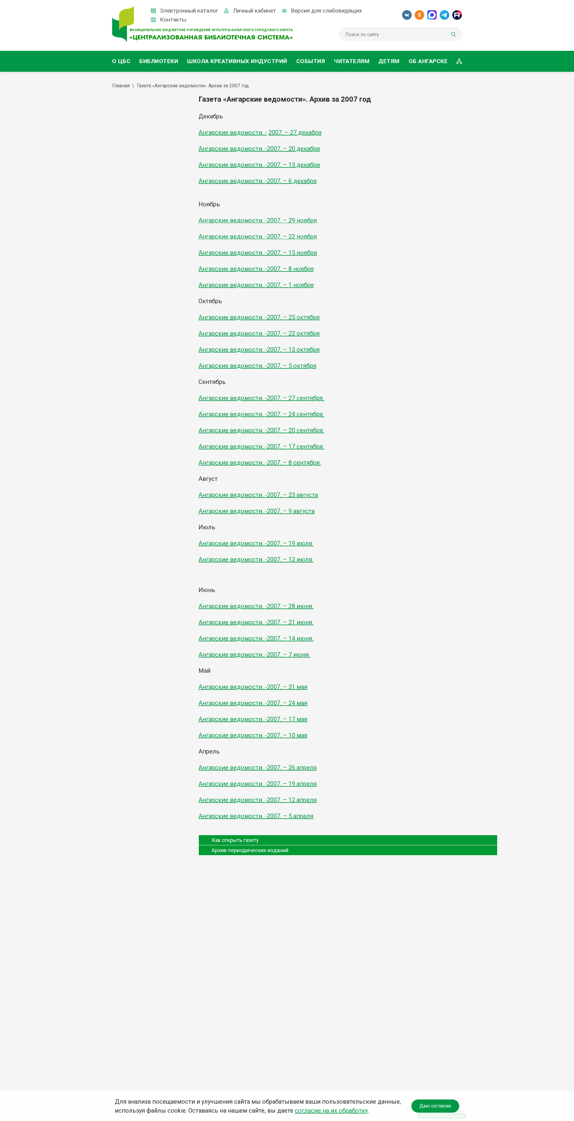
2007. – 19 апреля (292, 783)
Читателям (352, 61)
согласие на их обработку (331, 1110)
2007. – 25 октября (293, 317)
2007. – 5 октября (291, 365)
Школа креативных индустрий (237, 61)
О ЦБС (121, 61)
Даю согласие (435, 1106)
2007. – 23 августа (292, 494)
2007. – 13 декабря (293, 164)
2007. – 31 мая (287, 686)
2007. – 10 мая (287, 735)
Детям (388, 61)
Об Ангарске (428, 61)
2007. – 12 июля (290, 559)
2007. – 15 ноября (292, 252)
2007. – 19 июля (290, 543)
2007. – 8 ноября (290, 268)
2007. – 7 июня (288, 654)
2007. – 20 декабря (293, 148)
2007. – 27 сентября (295, 398)
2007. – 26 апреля (292, 767)
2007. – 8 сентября (294, 462)
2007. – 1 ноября (290, 285)
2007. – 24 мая (287, 703)
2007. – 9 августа (291, 511)
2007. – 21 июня (290, 622)
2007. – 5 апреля (290, 816)
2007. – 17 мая (287, 719)
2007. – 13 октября (293, 349)
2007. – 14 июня (290, 638)
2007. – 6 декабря (292, 180)
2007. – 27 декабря (294, 132)
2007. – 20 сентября (295, 430)
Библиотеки (158, 61)
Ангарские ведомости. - (233, 132)
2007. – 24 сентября (295, 414)
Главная (121, 86)
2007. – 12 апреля (292, 799)
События (310, 61)
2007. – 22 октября (293, 333)
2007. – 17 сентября (295, 446)
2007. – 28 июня (290, 606)
